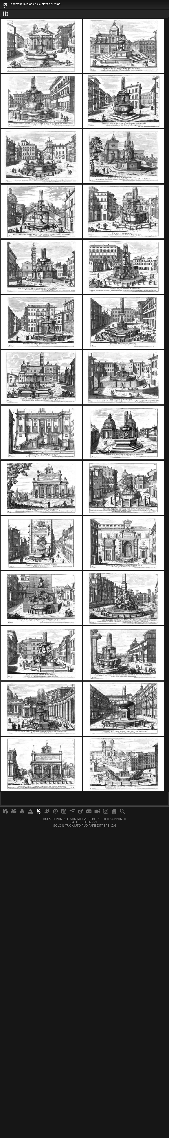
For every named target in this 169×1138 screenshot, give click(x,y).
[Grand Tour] (22, 813)
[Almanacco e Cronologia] (55, 813)
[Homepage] (114, 813)
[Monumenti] (30, 813)
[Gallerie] (105, 813)
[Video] (97, 813)
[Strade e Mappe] (72, 813)
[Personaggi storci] (47, 813)
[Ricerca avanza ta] (122, 813)
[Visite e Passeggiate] (5, 813)
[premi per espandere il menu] (84, 14)
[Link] (80, 813)
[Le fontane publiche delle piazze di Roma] (41, 72)
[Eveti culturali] (64, 813)
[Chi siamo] (13, 813)
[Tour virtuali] (89, 813)
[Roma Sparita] (39, 813)
